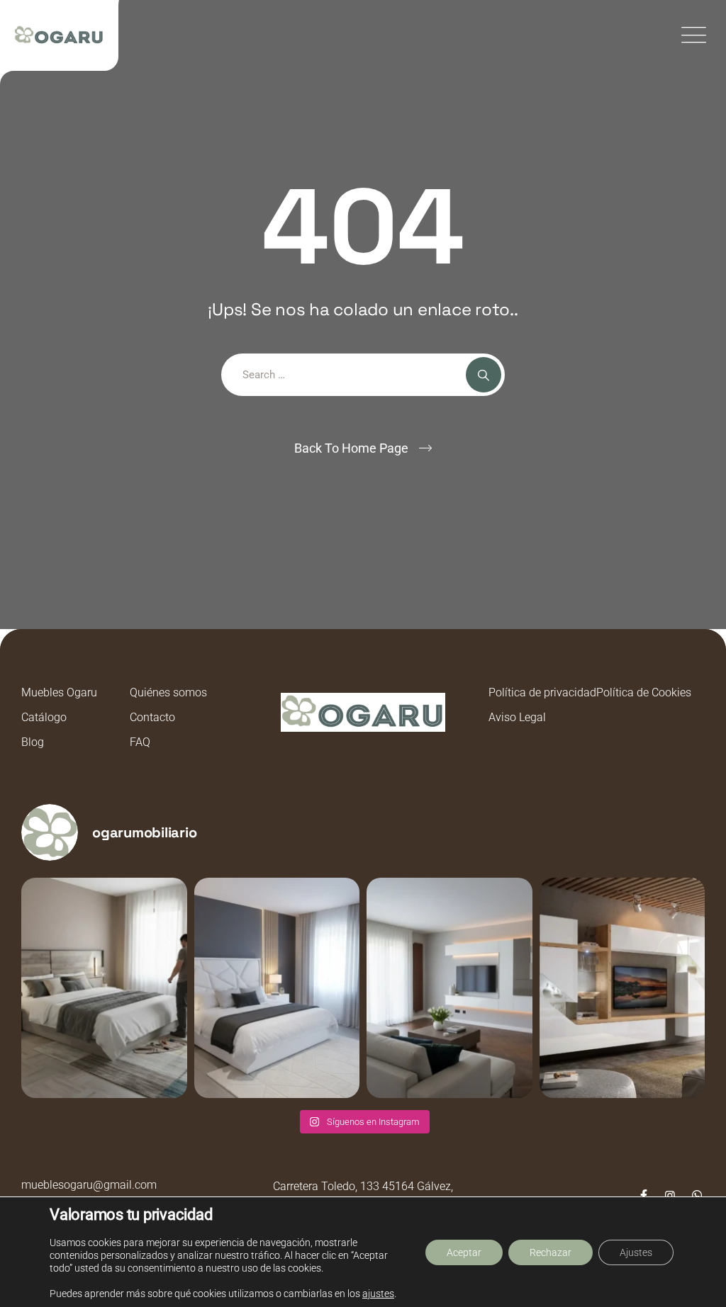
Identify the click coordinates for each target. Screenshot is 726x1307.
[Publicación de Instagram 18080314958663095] (277, 988)
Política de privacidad (542, 692)
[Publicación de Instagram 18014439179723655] (449, 988)
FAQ (140, 742)
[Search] (483, 374)
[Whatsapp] (697, 1195)
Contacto (152, 717)
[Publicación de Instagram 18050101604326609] (622, 988)
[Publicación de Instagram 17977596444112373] (104, 988)
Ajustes (636, 1252)
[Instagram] (670, 1195)
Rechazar (550, 1252)
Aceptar (464, 1252)
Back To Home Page (351, 448)
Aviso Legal (517, 717)
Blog (32, 742)
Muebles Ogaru (59, 692)
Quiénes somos (168, 692)
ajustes (378, 1293)
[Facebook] (644, 1195)
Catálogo (44, 717)
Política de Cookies (643, 692)
